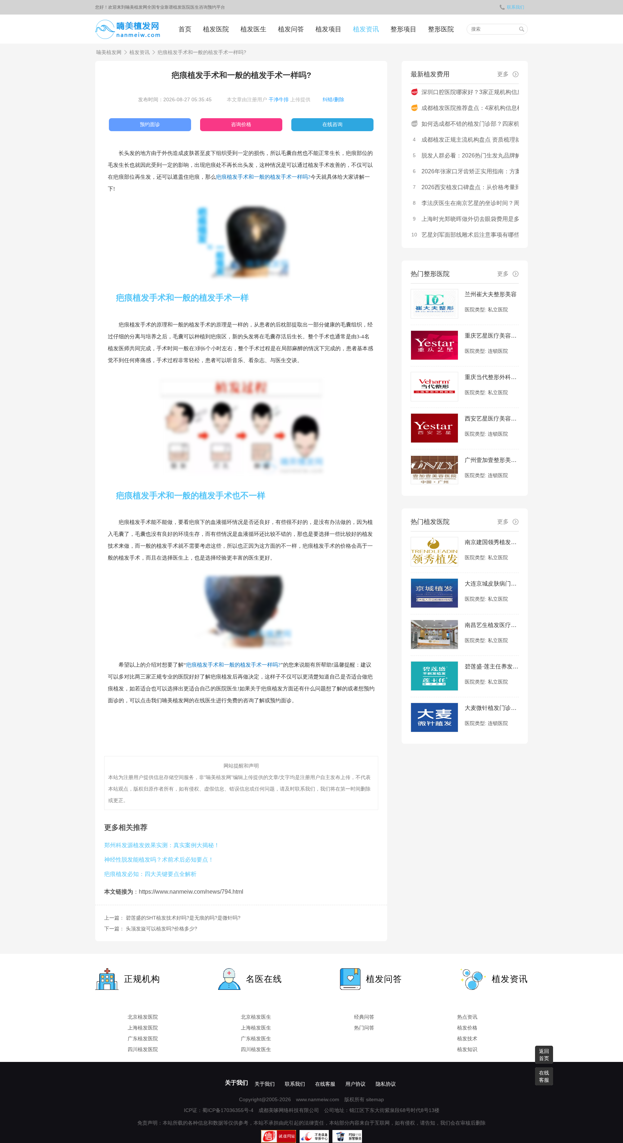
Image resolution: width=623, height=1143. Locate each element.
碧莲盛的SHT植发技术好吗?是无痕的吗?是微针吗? (183, 918)
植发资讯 (366, 29)
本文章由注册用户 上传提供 (268, 99)
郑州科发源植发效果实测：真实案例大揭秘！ (162, 845)
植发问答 (291, 29)
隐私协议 (386, 1084)
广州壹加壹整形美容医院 (492, 460)
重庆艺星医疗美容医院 (492, 336)
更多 (503, 74)
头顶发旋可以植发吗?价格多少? (161, 928)
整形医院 (441, 29)
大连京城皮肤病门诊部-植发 (492, 584)
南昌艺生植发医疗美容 (492, 625)
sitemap (375, 1099)
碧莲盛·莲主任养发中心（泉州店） (492, 666)
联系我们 (515, 7)
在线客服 (325, 1084)
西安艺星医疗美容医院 (492, 418)
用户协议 (355, 1084)
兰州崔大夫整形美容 (491, 294)
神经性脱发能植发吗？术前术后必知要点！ (159, 859)
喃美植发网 (108, 52)
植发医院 (216, 29)
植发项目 (328, 29)
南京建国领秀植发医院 (492, 542)
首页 (184, 29)
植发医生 (253, 29)
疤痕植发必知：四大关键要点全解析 (150, 874)
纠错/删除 (333, 99)
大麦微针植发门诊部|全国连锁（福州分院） (492, 708)
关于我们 (236, 1083)
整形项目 (403, 29)
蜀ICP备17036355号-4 (227, 1110)
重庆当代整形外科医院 (492, 377)
